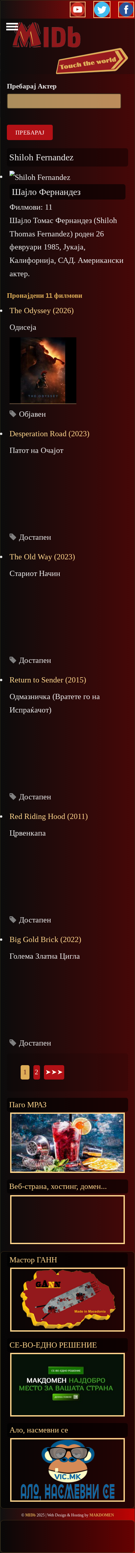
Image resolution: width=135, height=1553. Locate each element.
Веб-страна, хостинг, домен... (58, 1186)
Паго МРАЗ (28, 1104)
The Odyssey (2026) (42, 310)
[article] (67, 362)
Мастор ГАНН (33, 1259)
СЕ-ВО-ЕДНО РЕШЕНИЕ (53, 1344)
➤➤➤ (54, 1072)
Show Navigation (11, 28)
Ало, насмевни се (39, 1429)
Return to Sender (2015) (48, 680)
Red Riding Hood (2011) (49, 816)
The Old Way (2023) (42, 556)
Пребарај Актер (32, 86)
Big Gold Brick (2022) (45, 939)
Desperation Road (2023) (49, 433)
